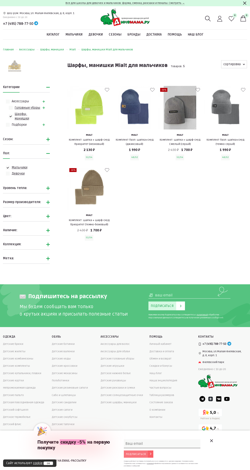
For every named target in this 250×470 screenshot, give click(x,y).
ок (48, 463)
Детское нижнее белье (116, 373)
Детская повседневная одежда (23, 402)
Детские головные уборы (117, 358)
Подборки (19, 125)
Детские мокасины (64, 373)
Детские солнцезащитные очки (122, 395)
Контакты (155, 417)
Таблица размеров (161, 395)
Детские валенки (63, 351)
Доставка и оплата (161, 351)
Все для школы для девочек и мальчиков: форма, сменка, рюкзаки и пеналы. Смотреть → (125, 3)
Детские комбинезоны (18, 358)
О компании (157, 409)
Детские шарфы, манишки (119, 402)
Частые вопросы (160, 387)
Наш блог (196, 35)
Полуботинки (60, 380)
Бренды (133, 35)
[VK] (219, 399)
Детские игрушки (112, 365)
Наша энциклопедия (163, 380)
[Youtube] (227, 399)
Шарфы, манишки (52, 49)
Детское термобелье (16, 417)
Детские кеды (61, 358)
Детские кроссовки (64, 365)
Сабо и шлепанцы (64, 395)
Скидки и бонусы (160, 365)
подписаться (136, 454)
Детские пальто (13, 395)
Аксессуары (27, 49)
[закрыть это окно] (211, 440)
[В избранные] (107, 90)
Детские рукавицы (113, 380)
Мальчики (74, 35)
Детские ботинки (63, 344)
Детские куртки (13, 380)
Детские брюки (13, 344)
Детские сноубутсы (64, 417)
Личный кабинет (160, 344)
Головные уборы (27, 108)
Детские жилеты (14, 351)
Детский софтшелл (15, 409)
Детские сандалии (64, 402)
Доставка (154, 35)
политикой (202, 315)
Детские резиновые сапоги (70, 387)
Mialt (72, 49)
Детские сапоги (62, 409)
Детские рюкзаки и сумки (118, 387)
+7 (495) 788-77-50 (18, 23)
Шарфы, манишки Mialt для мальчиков (107, 49)
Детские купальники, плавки (22, 373)
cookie (38, 463)
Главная (8, 49)
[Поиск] (208, 19)
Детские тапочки (63, 424)
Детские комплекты (16, 365)
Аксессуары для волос (115, 344)
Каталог (53, 35)
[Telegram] (36, 23)
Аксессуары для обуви (115, 351)
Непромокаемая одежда (19, 387)
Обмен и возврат (160, 358)
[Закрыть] (244, 3)
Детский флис (12, 424)
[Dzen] (210, 399)
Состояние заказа (161, 402)
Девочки (95, 35)
